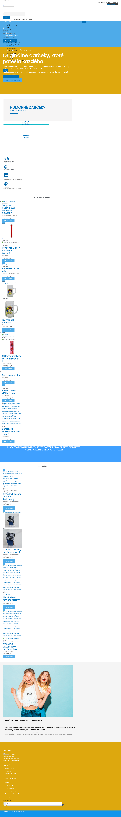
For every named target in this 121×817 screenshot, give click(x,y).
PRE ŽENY (26, 137)
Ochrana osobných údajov (12, 775)
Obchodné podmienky (10, 773)
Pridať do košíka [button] (8, 220)
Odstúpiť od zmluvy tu (10, 778)
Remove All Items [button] (7, 42)
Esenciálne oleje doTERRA (11, 35)
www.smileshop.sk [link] (14, 760)
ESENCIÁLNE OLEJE (26, 125)
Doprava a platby (9, 768)
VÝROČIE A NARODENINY (26, 122)
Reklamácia (8, 771)
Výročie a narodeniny (12, 26)
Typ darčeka (8, 32)
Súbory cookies (9, 776)
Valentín (9, 29)
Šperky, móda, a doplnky (14, 44)
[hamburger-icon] (84, 22)
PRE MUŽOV (26, 136)
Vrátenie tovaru (9, 770)
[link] (6, 760)
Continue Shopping (10, 40)
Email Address (7, 800)
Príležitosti (8, 21)
